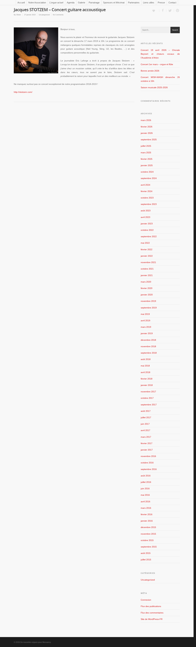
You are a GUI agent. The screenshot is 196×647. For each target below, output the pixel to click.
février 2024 (146, 191)
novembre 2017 (148, 391)
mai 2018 (145, 365)
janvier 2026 (147, 133)
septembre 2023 (149, 204)
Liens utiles (148, 2)
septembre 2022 (149, 236)
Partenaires (133, 2)
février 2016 (146, 514)
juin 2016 (145, 488)
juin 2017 (145, 424)
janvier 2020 (147, 294)
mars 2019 (146, 327)
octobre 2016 (147, 462)
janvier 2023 (147, 223)
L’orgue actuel (56, 2)
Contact (172, 2)
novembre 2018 (148, 346)
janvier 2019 (147, 333)
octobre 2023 (147, 197)
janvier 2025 (147, 165)
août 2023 (146, 210)
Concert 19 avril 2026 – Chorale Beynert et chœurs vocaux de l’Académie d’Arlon (160, 54)
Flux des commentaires (152, 612)
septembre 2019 (149, 307)
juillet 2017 (146, 417)
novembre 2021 (148, 262)
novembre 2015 (148, 534)
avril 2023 (145, 217)
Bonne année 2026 (150, 71)
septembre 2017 (149, 404)
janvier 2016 (147, 521)
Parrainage (94, 2)
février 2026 (146, 126)
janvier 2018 (147, 385)
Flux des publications (151, 606)
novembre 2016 (148, 456)
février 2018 (146, 378)
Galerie (81, 2)
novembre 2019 (148, 301)
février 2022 (146, 249)
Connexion (146, 600)
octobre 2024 (147, 172)
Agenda (70, 2)
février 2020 (146, 288)
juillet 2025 (146, 146)
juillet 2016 (146, 482)
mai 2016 (145, 495)
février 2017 (146, 443)
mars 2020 (146, 282)
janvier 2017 (147, 450)
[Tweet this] (170, 10)
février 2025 (146, 159)
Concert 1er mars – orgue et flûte (157, 64)
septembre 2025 (149, 139)
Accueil (21, 2)
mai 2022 (145, 243)
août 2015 (146, 553)
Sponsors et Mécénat (113, 2)
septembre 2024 (149, 178)
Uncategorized (44, 15)
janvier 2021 (147, 275)
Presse (161, 2)
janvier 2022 (147, 256)
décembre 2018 (148, 340)
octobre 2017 (147, 398)
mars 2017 (146, 437)
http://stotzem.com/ (23, 92)
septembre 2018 (149, 353)
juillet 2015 (146, 559)
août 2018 (146, 359)
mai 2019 (145, 314)
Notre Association (37, 2)
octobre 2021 (147, 269)
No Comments (58, 15)
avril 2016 (145, 501)
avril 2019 (145, 320)
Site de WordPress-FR (151, 619)
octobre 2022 (147, 230)
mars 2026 (146, 120)
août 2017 (146, 411)
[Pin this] (177, 10)
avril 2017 (145, 430)
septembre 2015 (149, 546)
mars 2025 (146, 152)
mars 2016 (146, 508)
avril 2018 (145, 372)
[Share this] (162, 10)
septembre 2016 (149, 469)
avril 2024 (145, 185)
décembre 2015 (148, 527)
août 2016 (146, 475)
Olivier (18, 15)
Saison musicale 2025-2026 (154, 87)
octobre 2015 (147, 540)
